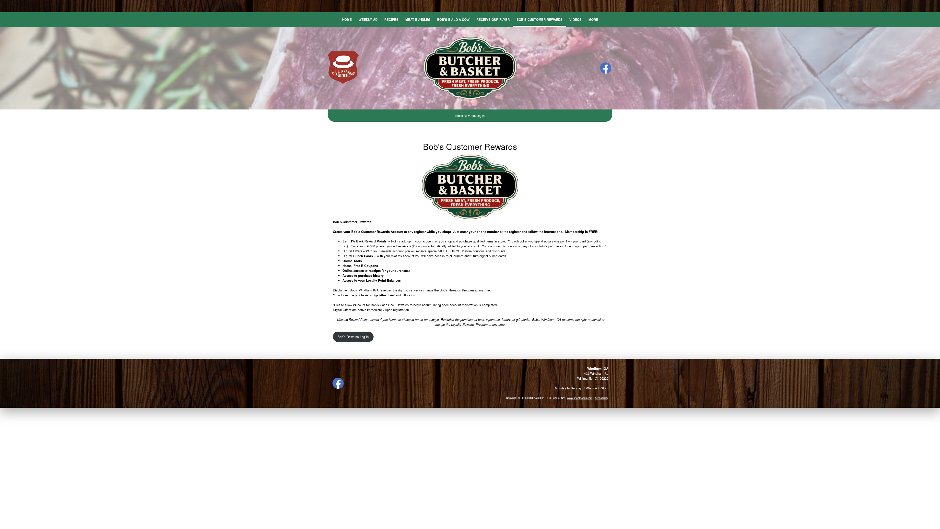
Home (347, 19)
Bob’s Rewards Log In (470, 115)
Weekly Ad (368, 19)
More (593, 19)
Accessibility (601, 398)
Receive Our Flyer (493, 19)
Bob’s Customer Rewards (540, 19)
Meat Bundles (417, 19)
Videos (575, 19)
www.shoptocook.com (579, 398)
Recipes (391, 19)
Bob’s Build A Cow (453, 19)
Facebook (605, 68)
